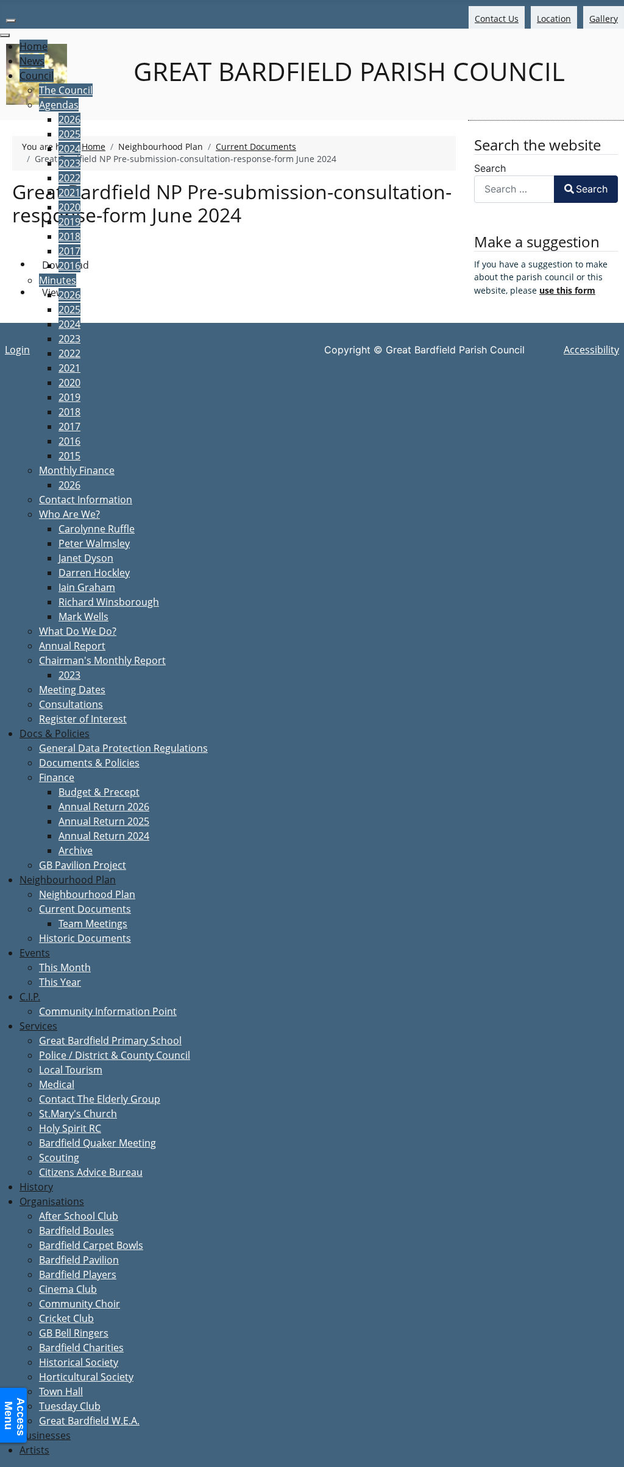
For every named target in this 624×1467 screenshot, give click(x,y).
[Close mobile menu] (5, 35)
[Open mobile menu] (11, 21)
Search (490, 168)
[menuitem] (34, 46)
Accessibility (591, 349)
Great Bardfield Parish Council (346, 71)
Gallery (603, 18)
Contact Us (497, 18)
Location (554, 18)
